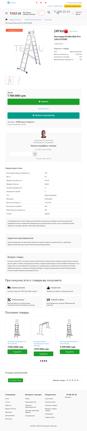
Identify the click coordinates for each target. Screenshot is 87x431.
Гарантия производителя (30, 406)
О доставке (49, 398)
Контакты (8, 419)
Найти (58, 13)
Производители (30, 402)
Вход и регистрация (75, 2)
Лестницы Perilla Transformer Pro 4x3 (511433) (41, 344)
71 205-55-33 (60, 11)
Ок (35, 154)
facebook (36, 2)
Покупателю (50, 395)
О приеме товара (51, 405)
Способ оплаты (50, 402)
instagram (45, 2)
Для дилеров (9, 415)
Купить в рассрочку (45, 115)
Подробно (17, 352)
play (41, 2)
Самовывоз (49, 414)
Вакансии (8, 412)
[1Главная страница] (6, 19)
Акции (27, 398)
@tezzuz (13, 2)
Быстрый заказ (43, 108)
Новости (8, 405)
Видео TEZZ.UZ (10, 409)
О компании (10, 395)
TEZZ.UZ (15, 13)
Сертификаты (30, 416)
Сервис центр (50, 417)
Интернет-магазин (33, 395)
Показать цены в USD (73, 6)
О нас (7, 398)
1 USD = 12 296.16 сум (55, 6)
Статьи (7, 402)
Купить (44, 101)
